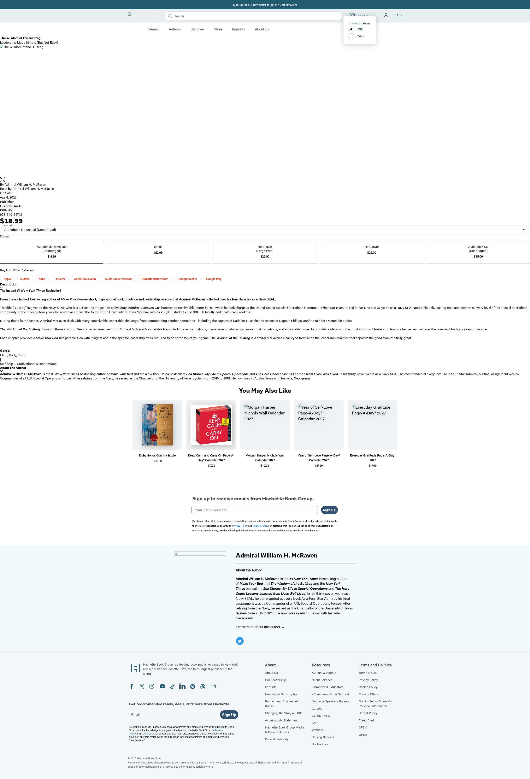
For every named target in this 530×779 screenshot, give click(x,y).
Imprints (238, 29)
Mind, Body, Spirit (12, 355)
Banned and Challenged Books (281, 703)
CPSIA (363, 727)
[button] (265, 179)
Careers (317, 708)
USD (360, 29)
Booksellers (320, 744)
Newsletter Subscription (281, 694)
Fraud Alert (366, 720)
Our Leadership (275, 680)
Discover (197, 29)
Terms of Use (368, 672)
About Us (262, 29)
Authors (175, 29)
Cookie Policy (368, 687)
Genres (153, 29)
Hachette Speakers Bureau (330, 701)
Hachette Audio (11, 205)
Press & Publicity (276, 739)
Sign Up (329, 510)
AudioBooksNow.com (118, 279)
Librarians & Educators (327, 687)
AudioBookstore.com (155, 279)
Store (218, 29)
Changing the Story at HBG (283, 713)
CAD (360, 36)
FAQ (315, 722)
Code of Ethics (369, 694)
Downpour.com (187, 279)
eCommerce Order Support (330, 694)
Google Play (214, 279)
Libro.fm (59, 279)
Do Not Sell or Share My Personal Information (375, 703)
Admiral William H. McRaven (25, 184)
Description (8, 284)
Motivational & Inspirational (37, 363)
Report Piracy (368, 713)
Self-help (6, 363)
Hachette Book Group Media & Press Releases (284, 729)
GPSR (363, 734)
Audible (24, 279)
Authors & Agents (324, 672)
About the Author (13, 368)
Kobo (42, 279)
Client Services (322, 680)
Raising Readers (323, 737)
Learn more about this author (258, 626)
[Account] (386, 16)
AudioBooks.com (85, 279)
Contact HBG (321, 715)
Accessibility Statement (281, 720)
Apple (7, 279)
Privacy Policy (368, 680)
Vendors (317, 729)
